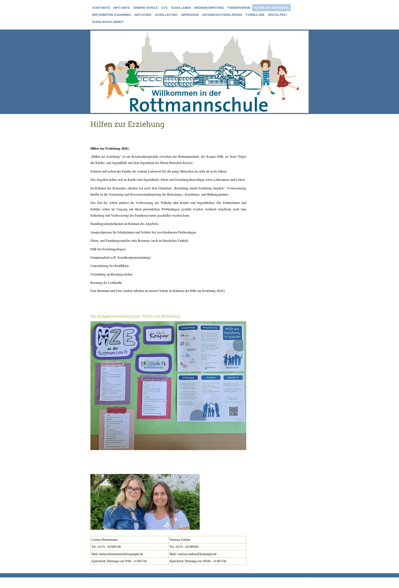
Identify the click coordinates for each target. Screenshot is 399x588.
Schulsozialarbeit (108, 22)
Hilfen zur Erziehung (271, 7)
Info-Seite (121, 7)
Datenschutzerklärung (222, 14)
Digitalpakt (277, 14)
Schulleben (181, 7)
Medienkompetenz (209, 7)
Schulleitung (166, 14)
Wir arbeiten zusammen (111, 14)
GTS (164, 7)
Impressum (190, 14)
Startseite (101, 7)
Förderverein (238, 7)
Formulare (255, 14)
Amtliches (142, 14)
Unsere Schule (145, 7)
